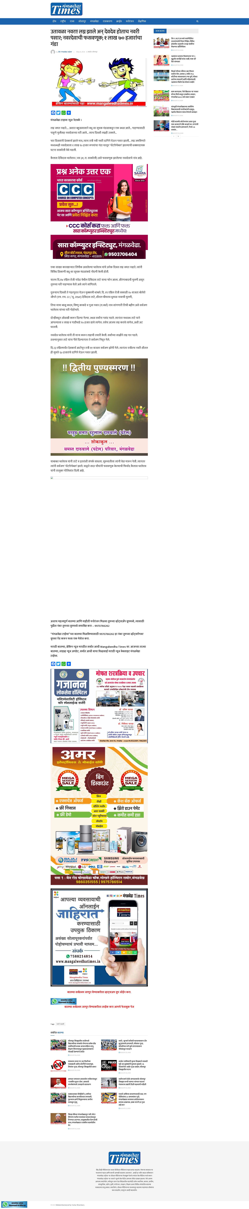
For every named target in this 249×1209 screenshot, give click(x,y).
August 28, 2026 (177, 50)
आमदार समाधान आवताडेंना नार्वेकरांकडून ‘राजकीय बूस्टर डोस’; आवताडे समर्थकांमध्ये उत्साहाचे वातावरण (82, 1081)
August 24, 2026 (125, 1073)
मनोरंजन (130, 21)
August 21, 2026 (125, 1108)
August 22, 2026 (74, 1106)
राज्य (72, 21)
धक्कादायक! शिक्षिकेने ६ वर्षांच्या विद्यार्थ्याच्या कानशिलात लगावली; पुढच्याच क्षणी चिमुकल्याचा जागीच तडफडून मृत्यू (80, 1098)
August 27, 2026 (177, 85)
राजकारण (107, 21)
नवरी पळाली (60, 1024)
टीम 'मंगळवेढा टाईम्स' (65, 51)
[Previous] (174, 136)
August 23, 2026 (74, 1088)
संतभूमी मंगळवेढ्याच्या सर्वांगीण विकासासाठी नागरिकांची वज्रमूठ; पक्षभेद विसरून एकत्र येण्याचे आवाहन (184, 109)
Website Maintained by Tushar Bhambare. (70, 1205)
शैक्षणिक (142, 21)
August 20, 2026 (74, 1129)
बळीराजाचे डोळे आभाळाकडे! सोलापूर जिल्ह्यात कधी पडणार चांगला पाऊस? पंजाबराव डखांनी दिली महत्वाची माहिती (132, 1081)
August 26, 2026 (74, 1055)
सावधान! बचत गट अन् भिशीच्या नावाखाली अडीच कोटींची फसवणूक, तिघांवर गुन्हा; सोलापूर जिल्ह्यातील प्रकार (82, 1064)
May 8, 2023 (80, 51)
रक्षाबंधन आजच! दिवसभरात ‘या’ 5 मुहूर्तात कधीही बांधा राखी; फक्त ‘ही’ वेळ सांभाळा (183, 59)
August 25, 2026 (125, 1052)
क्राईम (119, 21)
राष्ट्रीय (63, 21)
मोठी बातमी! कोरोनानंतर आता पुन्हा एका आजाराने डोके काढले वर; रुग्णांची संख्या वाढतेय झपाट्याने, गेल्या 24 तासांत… (184, 125)
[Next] (178, 136)
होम (54, 21)
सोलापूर (82, 21)
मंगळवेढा (94, 21)
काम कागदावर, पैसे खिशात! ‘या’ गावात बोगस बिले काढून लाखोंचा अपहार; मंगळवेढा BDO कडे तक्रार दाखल (184, 94)
